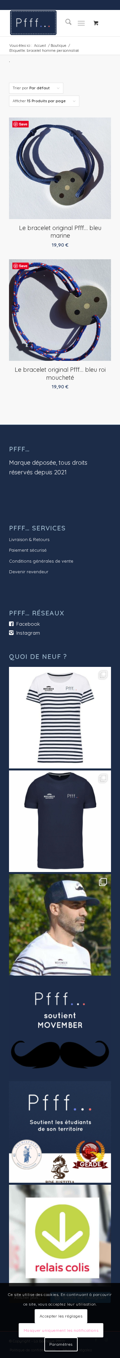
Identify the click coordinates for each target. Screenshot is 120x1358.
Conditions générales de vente (41, 561)
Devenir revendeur (28, 571)
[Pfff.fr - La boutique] (50, 23)
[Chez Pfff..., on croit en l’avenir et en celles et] (60, 1132)
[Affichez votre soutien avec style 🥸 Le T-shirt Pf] (60, 821)
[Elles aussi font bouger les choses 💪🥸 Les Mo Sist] (60, 717)
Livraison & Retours (29, 539)
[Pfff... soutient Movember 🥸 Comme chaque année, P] (60, 1028)
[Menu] (81, 23)
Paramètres (61, 1344)
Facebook (28, 624)
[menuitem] (65, 23)
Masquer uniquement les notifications (61, 1330)
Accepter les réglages (61, 1316)
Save (23, 123)
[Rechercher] (65, 23)
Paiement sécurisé (28, 550)
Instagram (28, 633)
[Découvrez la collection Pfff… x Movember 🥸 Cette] (60, 925)
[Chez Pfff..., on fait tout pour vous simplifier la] (60, 1235)
